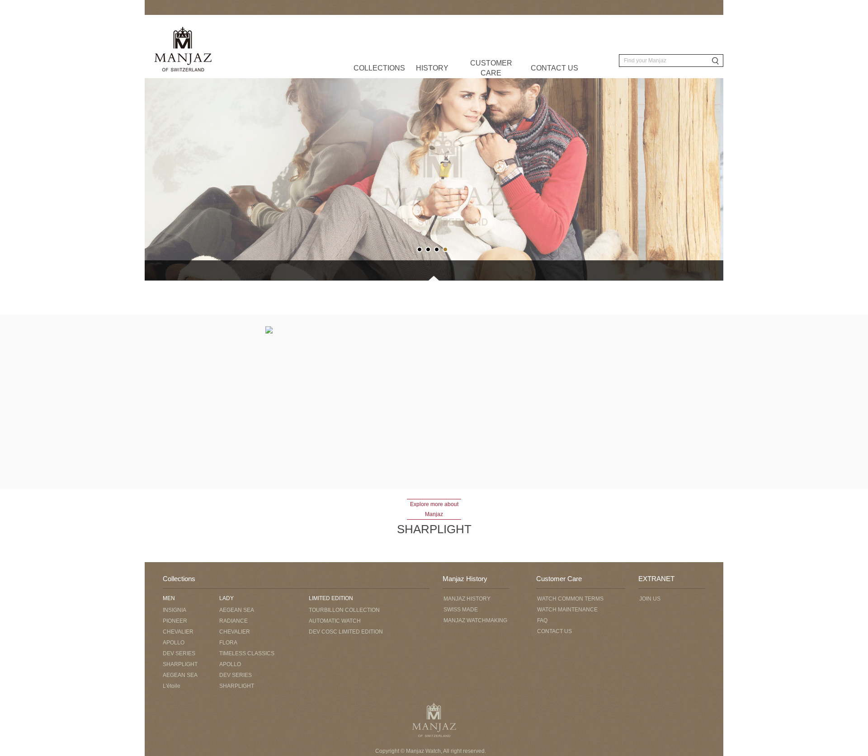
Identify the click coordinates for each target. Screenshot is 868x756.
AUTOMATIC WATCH (335, 621)
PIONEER (175, 621)
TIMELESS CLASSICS (246, 653)
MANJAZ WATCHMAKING (475, 620)
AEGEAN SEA (180, 675)
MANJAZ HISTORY (467, 599)
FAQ (542, 620)
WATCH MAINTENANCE (567, 609)
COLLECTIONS (379, 68)
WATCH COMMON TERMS (570, 599)
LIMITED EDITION (331, 598)
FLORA (228, 642)
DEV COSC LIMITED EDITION (346, 632)
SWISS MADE (460, 609)
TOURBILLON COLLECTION (344, 610)
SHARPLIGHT (180, 664)
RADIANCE (233, 621)
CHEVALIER (178, 632)
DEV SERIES (179, 653)
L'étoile (171, 686)
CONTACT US (554, 68)
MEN (169, 598)
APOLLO (173, 642)
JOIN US (649, 599)
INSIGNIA (174, 610)
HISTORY (432, 68)
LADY (226, 598)
